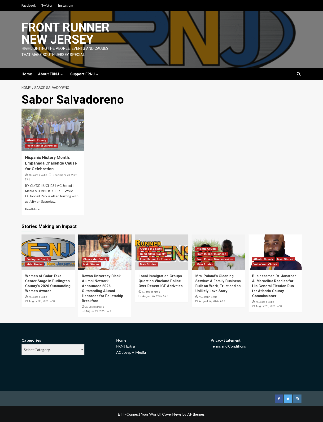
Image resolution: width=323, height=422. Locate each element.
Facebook (29, 5)
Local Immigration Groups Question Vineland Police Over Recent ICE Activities (161, 281)
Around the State (151, 248)
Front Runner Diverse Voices (215, 259)
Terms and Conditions (228, 346)
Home (27, 74)
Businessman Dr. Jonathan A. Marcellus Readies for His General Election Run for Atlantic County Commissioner (274, 286)
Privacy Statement (225, 340)
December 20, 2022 (64, 175)
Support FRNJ (82, 74)
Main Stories (34, 264)
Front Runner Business (211, 254)
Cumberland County (153, 254)
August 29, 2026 (95, 311)
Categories (31, 340)
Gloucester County (95, 259)
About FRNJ (48, 74)
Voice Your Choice (265, 264)
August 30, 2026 (38, 301)
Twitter (46, 5)
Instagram (65, 5)
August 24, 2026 (208, 301)
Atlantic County (36, 140)
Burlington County (38, 259)
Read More (32, 209)
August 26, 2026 (152, 296)
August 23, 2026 (265, 306)
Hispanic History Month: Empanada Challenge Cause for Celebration (51, 163)
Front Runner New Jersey (65, 33)
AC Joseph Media (38, 175)
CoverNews (172, 414)
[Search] (299, 74)
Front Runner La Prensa (41, 145)
